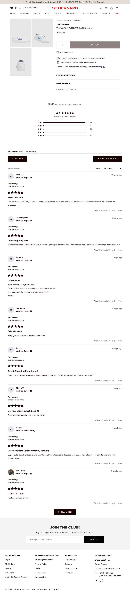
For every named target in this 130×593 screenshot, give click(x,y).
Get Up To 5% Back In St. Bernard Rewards (84, 2)
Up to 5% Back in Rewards (17, 577)
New (12, 13)
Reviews (69, 573)
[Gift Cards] (11, 7)
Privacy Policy (55, 589)
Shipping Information (44, 560)
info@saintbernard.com (109, 568)
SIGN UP (94, 539)
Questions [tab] (31, 151)
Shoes (57, 13)
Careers (68, 564)
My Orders (10, 564)
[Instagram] (101, 580)
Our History (70, 560)
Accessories (90, 13)
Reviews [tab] (15, 151)
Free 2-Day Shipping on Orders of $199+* (44, 2)
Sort (98, 168)
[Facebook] (96, 580)
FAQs (37, 568)
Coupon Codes (71, 568)
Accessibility (40, 577)
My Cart (8, 568)
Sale (117, 13)
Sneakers (77, 20)
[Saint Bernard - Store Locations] (16, 7)
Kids (47, 13)
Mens (37, 13)
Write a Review (111, 159)
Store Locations (102, 560)
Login (7, 560)
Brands (106, 13)
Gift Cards (9, 573)
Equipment (72, 13)
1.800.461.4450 (106, 573)
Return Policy (41, 564)
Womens (24, 13)
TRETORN (62, 25)
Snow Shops (101, 564)
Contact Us (40, 573)
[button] (65, 122)
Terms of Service (39, 589)
